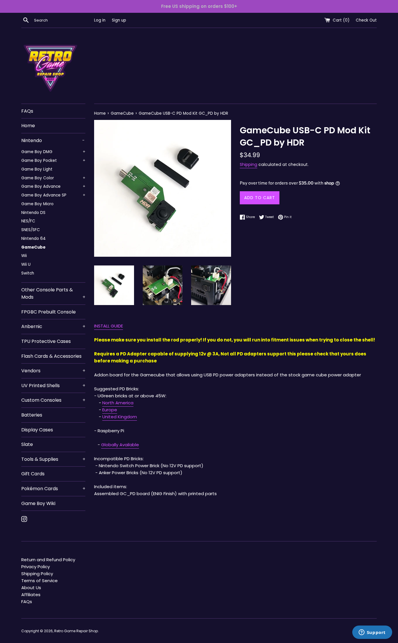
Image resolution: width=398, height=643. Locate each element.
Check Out (366, 20)
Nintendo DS (33, 212)
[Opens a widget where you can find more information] (372, 633)
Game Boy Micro (37, 204)
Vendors (53, 370)
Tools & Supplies (53, 459)
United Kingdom (119, 417)
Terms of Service (39, 581)
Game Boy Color (53, 178)
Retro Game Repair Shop (76, 630)
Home (28, 125)
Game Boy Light (36, 169)
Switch (27, 273)
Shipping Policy (37, 574)
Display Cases (37, 429)
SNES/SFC (30, 230)
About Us (31, 587)
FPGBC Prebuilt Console (48, 312)
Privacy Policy (35, 567)
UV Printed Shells (53, 385)
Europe (109, 410)
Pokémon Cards (53, 488)
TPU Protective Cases (46, 341)
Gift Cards (33, 473)
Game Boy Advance (53, 186)
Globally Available (120, 445)
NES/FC (28, 221)
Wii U (26, 264)
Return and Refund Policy (48, 560)
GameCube (33, 247)
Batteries (31, 415)
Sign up (119, 20)
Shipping (248, 164)
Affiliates (30, 594)
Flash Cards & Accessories (51, 356)
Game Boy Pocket (53, 160)
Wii (24, 255)
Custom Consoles (53, 400)
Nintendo (53, 140)
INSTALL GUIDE (108, 326)
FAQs (27, 111)
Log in (99, 20)
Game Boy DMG (53, 152)
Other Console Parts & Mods (53, 293)
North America (117, 403)
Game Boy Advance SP (53, 195)
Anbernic (53, 326)
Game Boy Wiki (38, 503)
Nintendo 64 (33, 238)
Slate (27, 444)
